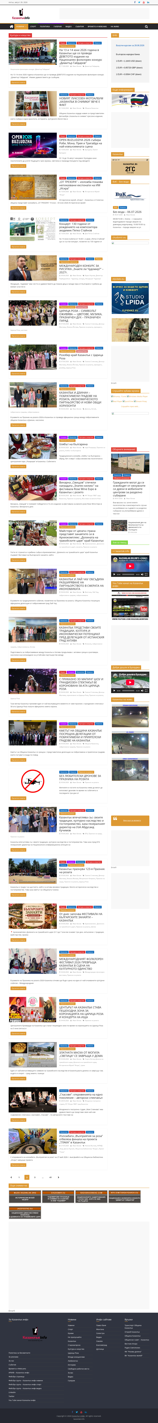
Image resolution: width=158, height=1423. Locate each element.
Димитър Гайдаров (92, 66)
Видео (69, 26)
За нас (11, 1361)
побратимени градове (18, 412)
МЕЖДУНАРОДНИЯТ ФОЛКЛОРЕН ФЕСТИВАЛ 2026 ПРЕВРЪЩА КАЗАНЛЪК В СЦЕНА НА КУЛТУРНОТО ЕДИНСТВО (81, 964)
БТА (86, 834)
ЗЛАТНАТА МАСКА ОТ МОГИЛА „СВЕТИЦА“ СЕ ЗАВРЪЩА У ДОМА (81, 1054)
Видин (99, 1337)
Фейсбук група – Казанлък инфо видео (25, 1388)
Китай (93, 409)
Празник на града (95, 834)
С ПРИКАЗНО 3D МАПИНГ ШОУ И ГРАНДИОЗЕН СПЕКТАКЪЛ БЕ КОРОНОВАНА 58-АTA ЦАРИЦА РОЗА (81, 684)
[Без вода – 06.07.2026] (130, 187)
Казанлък (71, 43)
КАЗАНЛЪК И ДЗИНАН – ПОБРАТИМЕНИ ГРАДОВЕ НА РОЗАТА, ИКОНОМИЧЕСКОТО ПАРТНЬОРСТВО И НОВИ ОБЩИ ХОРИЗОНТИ (80, 399)
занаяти (79, 547)
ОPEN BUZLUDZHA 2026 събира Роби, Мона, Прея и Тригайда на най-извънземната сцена (80, 143)
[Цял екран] (146, 574)
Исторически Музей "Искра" (69, 1065)
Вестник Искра (131, 1344)
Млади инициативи (76, 1357)
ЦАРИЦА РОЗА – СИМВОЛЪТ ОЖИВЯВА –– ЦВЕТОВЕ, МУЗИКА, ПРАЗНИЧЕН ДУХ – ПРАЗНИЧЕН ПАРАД (80, 315)
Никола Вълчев (90, 1146)
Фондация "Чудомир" (93, 279)
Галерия (58, 26)
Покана (98, 259)
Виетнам (88, 592)
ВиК (115, 207)
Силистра (100, 1333)
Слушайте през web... (130, 406)
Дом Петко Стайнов (92, 233)
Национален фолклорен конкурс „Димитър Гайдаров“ (30, 69)
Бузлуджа (88, 150)
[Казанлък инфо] (11, 26)
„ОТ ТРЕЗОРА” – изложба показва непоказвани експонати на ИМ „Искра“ (81, 185)
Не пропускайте (74, 1337)
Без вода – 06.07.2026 (127, 212)
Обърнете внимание (121, 478)
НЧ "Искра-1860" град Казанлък (76, 1104)
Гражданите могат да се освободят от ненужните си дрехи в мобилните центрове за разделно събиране (129, 489)
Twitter (11, 1396)
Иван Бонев (77, 66)
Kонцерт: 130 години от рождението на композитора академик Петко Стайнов (78, 227)
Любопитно (73, 1361)
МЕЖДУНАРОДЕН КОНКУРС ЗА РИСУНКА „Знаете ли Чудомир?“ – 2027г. (81, 269)
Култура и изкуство (85, 43)
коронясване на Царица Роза (77, 695)
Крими (71, 1333)
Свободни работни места (78, 1369)
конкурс (81, 279)
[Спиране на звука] (142, 574)
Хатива (32, 647)
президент (98, 327)
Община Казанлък (91, 108)
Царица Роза (82, 307)
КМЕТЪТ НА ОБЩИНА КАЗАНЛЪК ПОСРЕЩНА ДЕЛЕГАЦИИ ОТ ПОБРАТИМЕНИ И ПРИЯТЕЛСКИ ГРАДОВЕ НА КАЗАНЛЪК (80, 735)
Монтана (100, 1329)
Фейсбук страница (16, 1376)
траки (83, 1065)
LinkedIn (12, 1392)
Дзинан (87, 409)
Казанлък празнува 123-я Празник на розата (82, 870)
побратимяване (33, 412)
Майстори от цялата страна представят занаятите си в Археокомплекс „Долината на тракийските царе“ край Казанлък (81, 535)
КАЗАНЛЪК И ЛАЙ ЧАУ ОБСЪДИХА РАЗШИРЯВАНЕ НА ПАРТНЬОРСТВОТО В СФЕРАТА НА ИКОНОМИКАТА (81, 584)
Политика (45, 26)
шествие (24, 330)
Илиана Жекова (72, 878)
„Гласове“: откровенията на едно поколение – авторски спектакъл (81, 1096)
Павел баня (101, 1325)
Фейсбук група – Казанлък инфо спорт (25, 1384)
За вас (70, 1373)
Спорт (33, 26)
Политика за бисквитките (19, 1353)
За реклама (13, 1357)
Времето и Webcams (97, 26)
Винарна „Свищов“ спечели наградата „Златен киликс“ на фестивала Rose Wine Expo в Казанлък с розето (78, 487)
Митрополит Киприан (87, 878)
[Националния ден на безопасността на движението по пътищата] (119, 521)
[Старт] (114, 574)
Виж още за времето (132, 820)
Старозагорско (74, 1345)
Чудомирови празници (68, 262)
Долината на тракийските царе (84, 1062)
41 (50, 1177)
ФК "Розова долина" (133, 1351)
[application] (130, 566)
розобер (62, 368)
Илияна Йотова (72, 327)
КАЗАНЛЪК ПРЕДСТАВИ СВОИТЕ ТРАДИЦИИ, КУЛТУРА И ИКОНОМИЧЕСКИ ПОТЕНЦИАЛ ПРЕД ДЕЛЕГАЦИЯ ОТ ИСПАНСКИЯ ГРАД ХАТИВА (81, 634)
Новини (20, 26)
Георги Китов (90, 1059)
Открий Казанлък (132, 1332)
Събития (80, 26)
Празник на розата (67, 46)
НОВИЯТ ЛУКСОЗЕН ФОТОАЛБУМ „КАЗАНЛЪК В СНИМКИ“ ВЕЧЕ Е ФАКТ (81, 101)
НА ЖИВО (115, 26)
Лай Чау (95, 592)
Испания (88, 644)
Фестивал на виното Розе (91, 499)
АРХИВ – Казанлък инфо (19, 1372)
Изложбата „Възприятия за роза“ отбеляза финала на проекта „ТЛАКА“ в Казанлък (81, 1139)
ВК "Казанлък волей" (134, 1355)
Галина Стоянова (91, 324)
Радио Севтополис (132, 1347)
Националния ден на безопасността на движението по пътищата (137, 526)
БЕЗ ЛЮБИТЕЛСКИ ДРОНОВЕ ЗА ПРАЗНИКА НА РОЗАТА (80, 777)
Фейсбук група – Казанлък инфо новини (26, 1380)
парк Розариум (90, 447)
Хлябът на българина (73, 444)
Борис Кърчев (90, 275)
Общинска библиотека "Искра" (86, 1149)
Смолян (99, 1341)
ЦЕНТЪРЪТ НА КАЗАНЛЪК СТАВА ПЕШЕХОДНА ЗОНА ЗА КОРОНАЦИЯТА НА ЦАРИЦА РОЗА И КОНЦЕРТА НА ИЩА (81, 1012)
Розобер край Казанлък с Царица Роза (81, 356)
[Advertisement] (104, 13)
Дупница (100, 1349)
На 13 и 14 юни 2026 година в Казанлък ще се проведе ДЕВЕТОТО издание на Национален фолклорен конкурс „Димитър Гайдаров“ (80, 56)
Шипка (93, 927)
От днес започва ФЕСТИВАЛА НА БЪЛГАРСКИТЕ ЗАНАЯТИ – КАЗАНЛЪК (80, 917)
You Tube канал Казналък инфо (22, 1400)
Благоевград (101, 1345)
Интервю (72, 1365)
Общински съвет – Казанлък (137, 1340)
